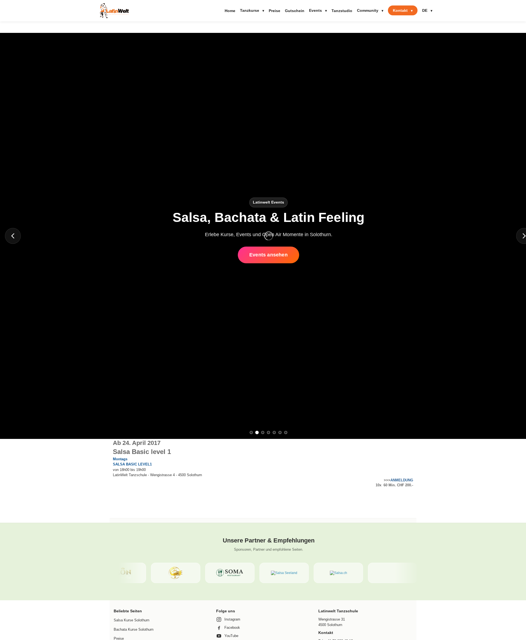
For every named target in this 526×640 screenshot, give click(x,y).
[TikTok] (8, 337)
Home (230, 10)
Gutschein (294, 10)
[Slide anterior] (13, 236)
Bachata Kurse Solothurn (133, 629)
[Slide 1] (251, 432)
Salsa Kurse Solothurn (131, 620)
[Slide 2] (257, 432)
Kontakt (403, 10)
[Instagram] (8, 302)
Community (370, 10)
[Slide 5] (274, 432)
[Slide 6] (280, 432)
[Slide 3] (262, 432)
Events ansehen (268, 255)
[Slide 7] (285, 432)
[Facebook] (8, 314)
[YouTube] (8, 325)
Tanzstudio (341, 10)
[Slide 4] (268, 432)
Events (318, 10)
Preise (274, 10)
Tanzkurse (252, 10)
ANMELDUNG (401, 480)
